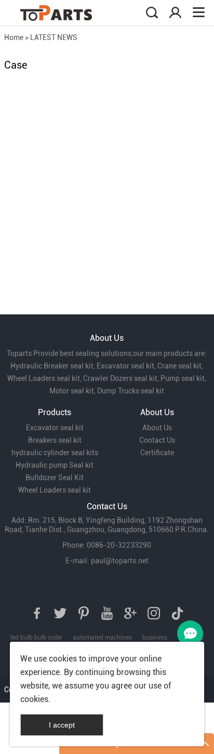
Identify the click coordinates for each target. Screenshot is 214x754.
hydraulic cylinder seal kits (54, 452)
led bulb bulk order (36, 637)
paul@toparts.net (120, 561)
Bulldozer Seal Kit (54, 477)
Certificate (157, 452)
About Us (157, 428)
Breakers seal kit (55, 440)
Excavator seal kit (55, 428)
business (154, 637)
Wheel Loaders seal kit (54, 490)
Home (13, 37)
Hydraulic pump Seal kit (54, 465)
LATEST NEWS (53, 37)
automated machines (102, 637)
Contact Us (157, 440)
